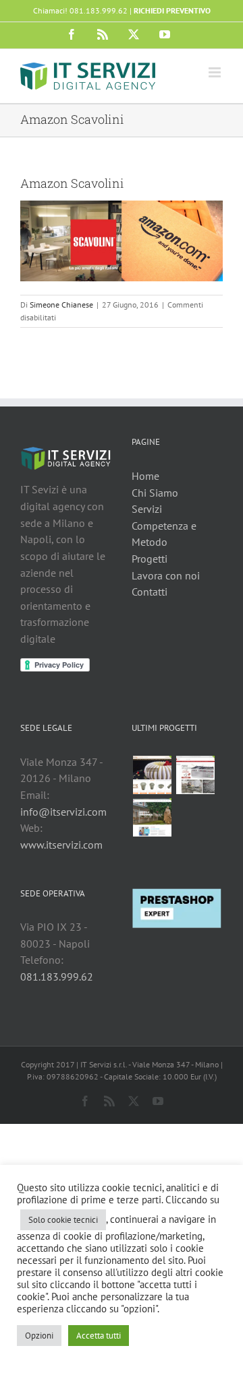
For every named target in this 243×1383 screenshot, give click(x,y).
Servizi (147, 509)
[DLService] (195, 775)
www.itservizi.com (61, 844)
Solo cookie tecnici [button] (63, 1220)
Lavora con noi (166, 575)
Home (145, 476)
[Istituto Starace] (152, 817)
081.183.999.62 (56, 976)
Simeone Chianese (61, 304)
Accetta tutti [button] (98, 1335)
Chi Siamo (155, 492)
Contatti (149, 591)
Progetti (149, 558)
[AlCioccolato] (152, 775)
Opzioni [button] (39, 1335)
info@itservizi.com (63, 811)
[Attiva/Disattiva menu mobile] (216, 72)
